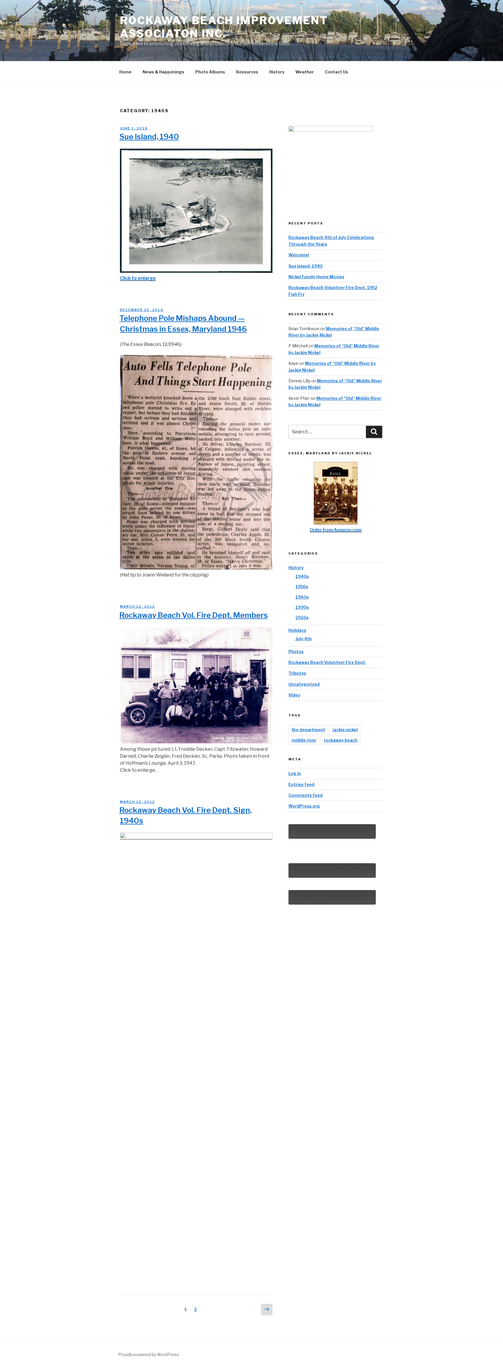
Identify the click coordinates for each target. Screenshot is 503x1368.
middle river (304, 740)
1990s (302, 607)
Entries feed (301, 784)
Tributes (297, 673)
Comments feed (305, 795)
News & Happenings (163, 71)
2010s (302, 617)
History (276, 71)
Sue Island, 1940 (149, 136)
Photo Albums (210, 71)
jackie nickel (345, 729)
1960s (302, 597)
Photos (296, 651)
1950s (301, 586)
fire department (308, 729)
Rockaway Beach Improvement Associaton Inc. (224, 27)
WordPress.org (304, 805)
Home (125, 71)
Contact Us (336, 71)
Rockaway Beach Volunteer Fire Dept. (327, 662)
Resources (247, 71)
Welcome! (298, 254)
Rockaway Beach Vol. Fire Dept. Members (193, 615)
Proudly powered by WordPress (148, 1354)
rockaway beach (340, 740)
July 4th (303, 638)
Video (294, 694)
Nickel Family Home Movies (316, 276)
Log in (294, 773)
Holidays (297, 630)
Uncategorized (304, 684)
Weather (304, 71)
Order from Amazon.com (336, 529)
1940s (302, 576)
